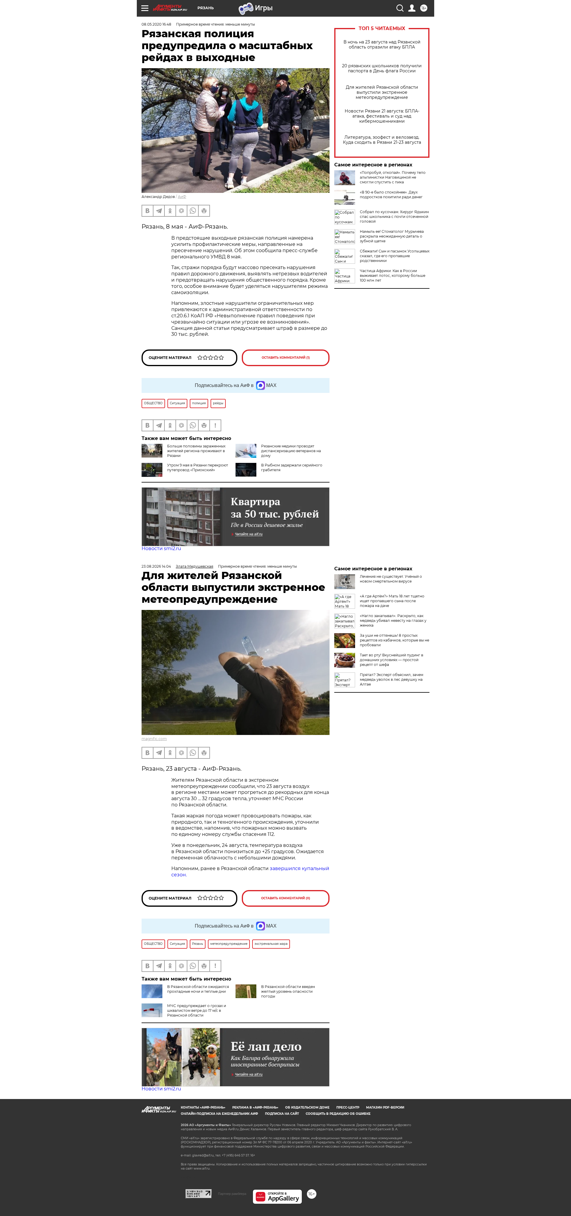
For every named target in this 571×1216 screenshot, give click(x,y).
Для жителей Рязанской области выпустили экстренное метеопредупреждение (382, 92)
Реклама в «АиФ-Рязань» (255, 1107)
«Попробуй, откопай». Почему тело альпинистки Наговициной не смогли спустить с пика (393, 177)
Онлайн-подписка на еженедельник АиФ (219, 1114)
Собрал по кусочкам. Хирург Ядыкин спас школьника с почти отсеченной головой (394, 217)
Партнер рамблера (232, 1193)
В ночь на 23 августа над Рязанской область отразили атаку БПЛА (382, 45)
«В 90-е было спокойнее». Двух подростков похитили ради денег (391, 194)
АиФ (182, 196)
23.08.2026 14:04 (156, 566)
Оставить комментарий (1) (286, 358)
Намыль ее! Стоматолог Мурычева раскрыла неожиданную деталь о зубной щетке (392, 236)
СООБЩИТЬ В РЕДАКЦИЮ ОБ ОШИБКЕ (338, 1114)
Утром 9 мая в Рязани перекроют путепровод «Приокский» (197, 467)
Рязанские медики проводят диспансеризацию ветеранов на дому (291, 451)
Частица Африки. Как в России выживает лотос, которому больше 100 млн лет (392, 275)
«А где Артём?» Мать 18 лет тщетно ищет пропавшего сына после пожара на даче (392, 601)
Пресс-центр (347, 1107)
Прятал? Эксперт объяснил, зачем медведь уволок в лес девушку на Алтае (391, 679)
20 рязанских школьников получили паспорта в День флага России (382, 68)
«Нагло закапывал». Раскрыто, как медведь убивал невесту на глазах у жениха (393, 620)
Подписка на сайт (282, 1114)
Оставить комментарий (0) (285, 898)
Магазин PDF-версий (385, 1107)
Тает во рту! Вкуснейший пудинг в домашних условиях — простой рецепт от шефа (391, 660)
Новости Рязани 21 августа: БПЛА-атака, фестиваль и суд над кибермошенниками (382, 116)
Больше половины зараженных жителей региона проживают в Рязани (196, 451)
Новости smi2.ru (161, 548)
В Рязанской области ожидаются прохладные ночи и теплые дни (198, 989)
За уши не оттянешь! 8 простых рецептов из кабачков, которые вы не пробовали (394, 640)
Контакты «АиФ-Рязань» (203, 1107)
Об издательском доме (307, 1107)
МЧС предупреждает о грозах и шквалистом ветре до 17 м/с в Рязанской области (196, 1010)
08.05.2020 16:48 (156, 24)
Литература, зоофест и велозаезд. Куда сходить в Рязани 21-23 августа (382, 140)
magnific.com (154, 738)
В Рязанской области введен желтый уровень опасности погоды (288, 991)
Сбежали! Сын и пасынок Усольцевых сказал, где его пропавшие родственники (394, 256)
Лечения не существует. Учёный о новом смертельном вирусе (391, 578)
